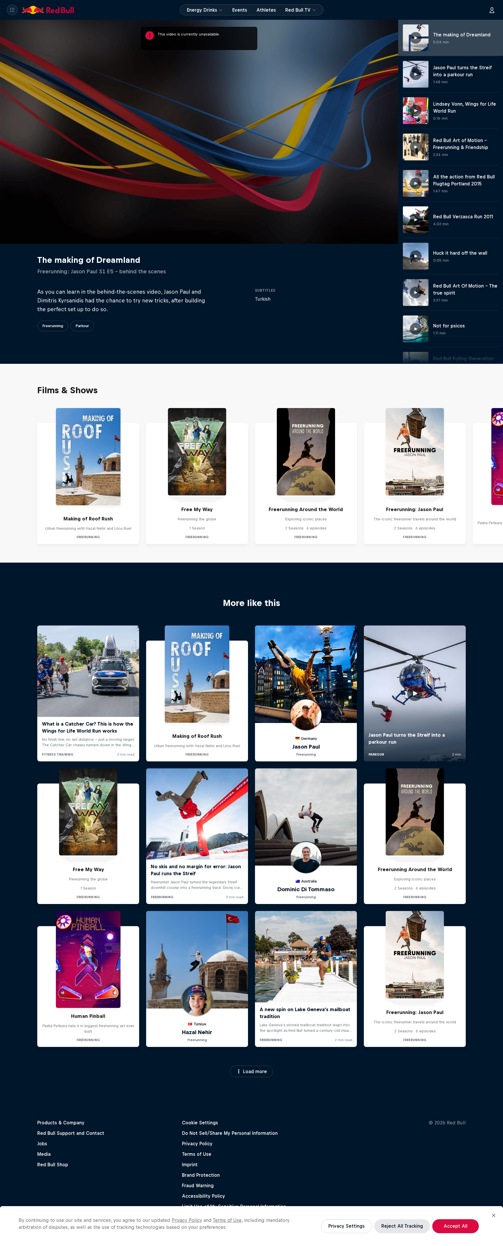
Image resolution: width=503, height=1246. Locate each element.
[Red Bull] (48, 10)
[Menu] (12, 10)
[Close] (494, 1215)
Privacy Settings (346, 1226)
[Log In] (492, 10)
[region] (251, 1226)
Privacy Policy (187, 1220)
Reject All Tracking (402, 1226)
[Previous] (7, 476)
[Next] (496, 476)
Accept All (455, 1226)
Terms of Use (227, 1220)
